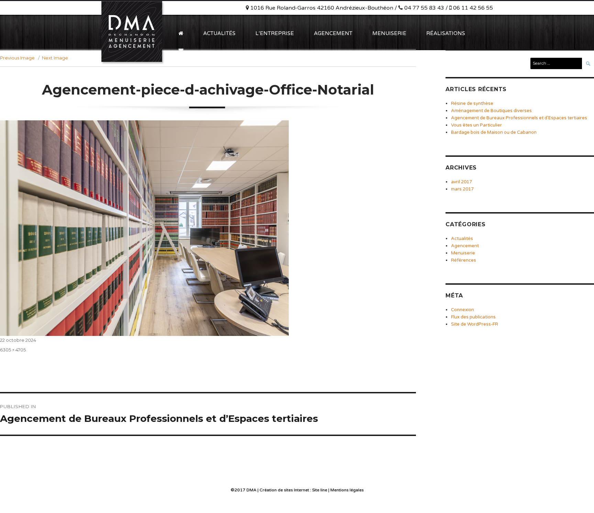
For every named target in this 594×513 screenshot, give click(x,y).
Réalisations (445, 33)
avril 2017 (461, 182)
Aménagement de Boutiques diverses (491, 110)
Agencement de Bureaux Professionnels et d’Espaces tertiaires (519, 118)
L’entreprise (274, 33)
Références (463, 260)
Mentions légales (347, 490)
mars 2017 (462, 189)
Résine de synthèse (472, 103)
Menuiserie (389, 33)
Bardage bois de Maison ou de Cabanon (494, 132)
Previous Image (17, 58)
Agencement (333, 33)
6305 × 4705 (13, 349)
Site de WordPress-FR (474, 324)
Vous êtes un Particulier (476, 125)
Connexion (462, 310)
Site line (319, 490)
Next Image (55, 58)
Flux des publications (473, 317)
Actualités (219, 33)
